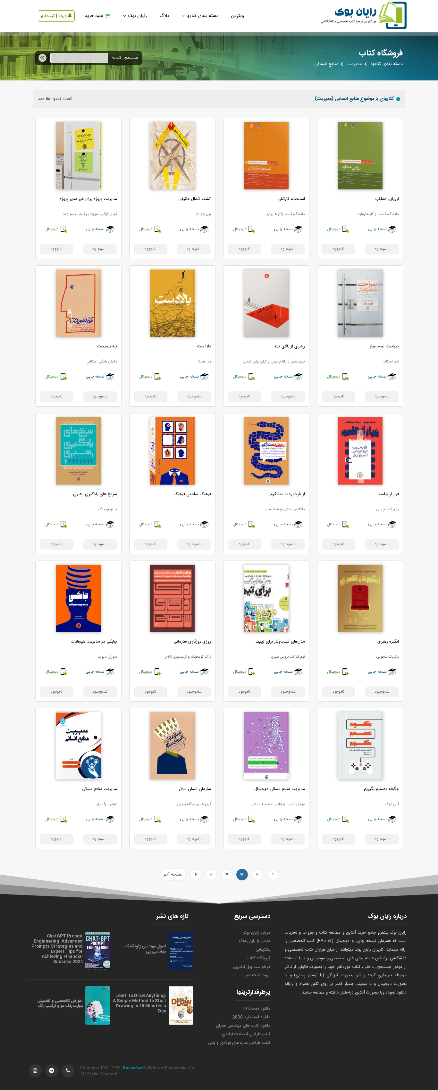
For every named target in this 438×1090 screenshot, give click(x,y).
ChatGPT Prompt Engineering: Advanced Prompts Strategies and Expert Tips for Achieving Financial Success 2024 (57, 949)
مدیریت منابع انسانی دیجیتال (279, 789)
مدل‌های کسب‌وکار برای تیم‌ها (280, 641)
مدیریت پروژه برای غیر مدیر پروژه (88, 199)
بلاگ (164, 16)
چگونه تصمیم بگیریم (381, 789)
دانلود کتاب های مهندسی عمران (243, 1025)
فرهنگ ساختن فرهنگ (192, 494)
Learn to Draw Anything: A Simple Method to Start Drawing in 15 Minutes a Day (139, 1003)
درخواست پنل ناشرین (251, 966)
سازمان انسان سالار (195, 789)
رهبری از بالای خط (289, 346)
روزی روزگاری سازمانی (192, 641)
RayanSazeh (135, 1067)
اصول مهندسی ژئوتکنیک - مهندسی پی (144, 949)
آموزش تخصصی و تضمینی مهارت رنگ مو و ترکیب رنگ (60, 1003)
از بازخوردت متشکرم (287, 494)
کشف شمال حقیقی (194, 199)
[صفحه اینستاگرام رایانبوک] (35, 1070)
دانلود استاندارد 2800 (251, 1017)
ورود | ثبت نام (54, 16)
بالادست (204, 346)
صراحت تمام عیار (384, 346)
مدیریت (354, 64)
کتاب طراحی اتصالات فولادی (246, 1034)
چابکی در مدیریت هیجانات (94, 641)
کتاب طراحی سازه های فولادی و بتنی (239, 1042)
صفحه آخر (173, 874)
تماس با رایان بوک (254, 940)
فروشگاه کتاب (258, 958)
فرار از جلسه (389, 494)
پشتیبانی (263, 949)
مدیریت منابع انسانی (99, 789)
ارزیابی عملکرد (387, 199)
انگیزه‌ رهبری (388, 641)
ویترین (237, 16)
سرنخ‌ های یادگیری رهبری (95, 494)
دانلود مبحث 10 (256, 1008)
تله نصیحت (107, 346)
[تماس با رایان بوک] (68, 1070)
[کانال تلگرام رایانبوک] (51, 1070)
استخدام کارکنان (291, 199)
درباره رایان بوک (256, 932)
